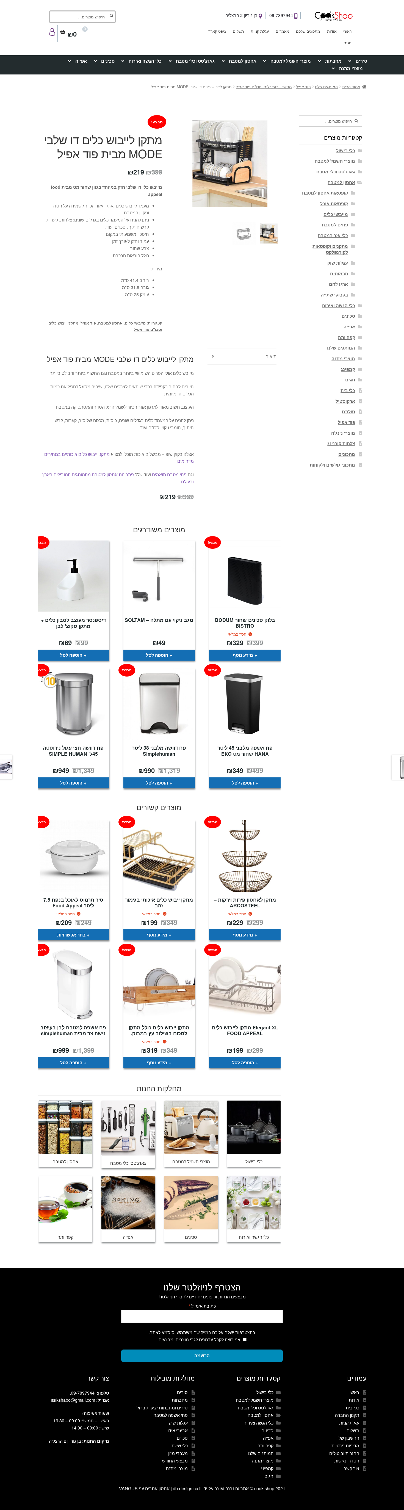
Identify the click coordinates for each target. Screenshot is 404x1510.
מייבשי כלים (135, 323)
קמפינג (348, 369)
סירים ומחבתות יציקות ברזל (162, 1407)
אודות (332, 31)
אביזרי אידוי (177, 1430)
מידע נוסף (243, 655)
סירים (361, 61)
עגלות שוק (337, 263)
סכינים (108, 61)
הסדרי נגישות (346, 1461)
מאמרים (282, 31)
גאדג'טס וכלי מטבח (195, 61)
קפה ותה (346, 337)
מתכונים (346, 454)
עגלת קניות (260, 31)
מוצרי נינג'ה (343, 433)
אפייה (81, 61)
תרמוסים (339, 273)
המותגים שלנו (326, 86)
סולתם (348, 411)
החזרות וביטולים (344, 1453)
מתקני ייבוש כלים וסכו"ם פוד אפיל (264, 86)
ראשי (347, 31)
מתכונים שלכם (308, 31)
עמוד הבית (351, 86)
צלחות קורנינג (341, 443)
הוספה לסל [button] (157, 655)
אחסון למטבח (242, 61)
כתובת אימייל (202, 1306)
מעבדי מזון (178, 1453)
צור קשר (351, 1468)
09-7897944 (281, 15)
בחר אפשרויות (71, 935)
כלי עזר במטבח (333, 235)
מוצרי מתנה (351, 68)
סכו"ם (182, 1438)
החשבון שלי (348, 1438)
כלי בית (348, 390)
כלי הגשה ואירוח (145, 61)
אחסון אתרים (157, 1488)
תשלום (238, 31)
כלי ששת (179, 1445)
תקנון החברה (347, 1415)
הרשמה (202, 1355)
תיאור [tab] (271, 356)
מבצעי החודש (175, 1461)
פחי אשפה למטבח (170, 1415)
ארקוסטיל (345, 401)
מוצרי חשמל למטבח (290, 61)
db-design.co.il (188, 1488)
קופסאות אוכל (334, 203)
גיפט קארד (217, 31)
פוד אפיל (303, 86)
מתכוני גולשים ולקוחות (332, 465)
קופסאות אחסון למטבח (325, 193)
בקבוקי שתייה (334, 295)
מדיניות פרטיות (345, 1445)
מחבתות (333, 61)
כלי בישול (345, 150)
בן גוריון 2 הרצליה (242, 15)
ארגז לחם (338, 284)
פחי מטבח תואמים (169, 474)
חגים (348, 42)
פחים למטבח (335, 224)
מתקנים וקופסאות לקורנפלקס (330, 249)
